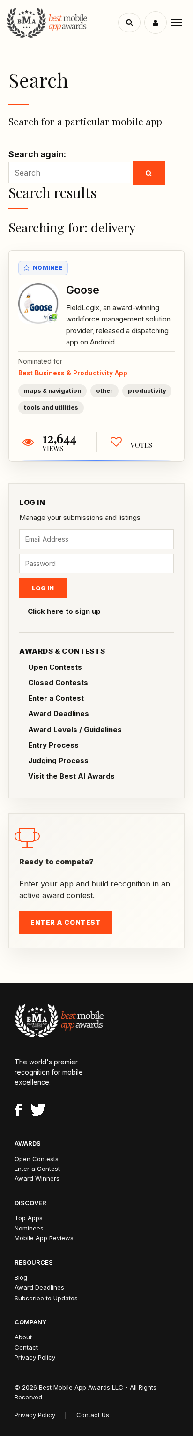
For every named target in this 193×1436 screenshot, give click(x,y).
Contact (26, 1347)
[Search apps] (129, 22)
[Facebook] (18, 1111)
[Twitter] (38, 1111)
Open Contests (55, 667)
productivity (147, 390)
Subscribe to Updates (46, 1298)
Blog (21, 1277)
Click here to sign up (64, 611)
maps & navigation (52, 390)
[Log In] (155, 22)
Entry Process (53, 745)
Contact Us (92, 1415)
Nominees (29, 1228)
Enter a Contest (56, 698)
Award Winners (37, 1178)
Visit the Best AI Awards (71, 775)
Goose (82, 290)
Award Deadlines (58, 713)
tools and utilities (51, 407)
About (23, 1337)
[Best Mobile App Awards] (64, 23)
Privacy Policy (35, 1357)
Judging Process (58, 760)
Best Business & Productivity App (72, 373)
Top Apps (29, 1218)
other (104, 390)
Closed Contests (58, 682)
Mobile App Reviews (44, 1238)
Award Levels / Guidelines (75, 729)
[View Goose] (38, 303)
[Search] (149, 173)
